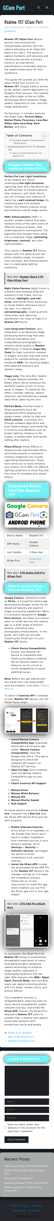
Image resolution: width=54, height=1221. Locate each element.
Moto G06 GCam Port (21, 1036)
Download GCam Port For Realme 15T (26, 148)
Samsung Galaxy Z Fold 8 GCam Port (26, 1182)
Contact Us (19, 1210)
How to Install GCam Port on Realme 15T (27, 154)
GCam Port (14, 7)
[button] (38, 7)
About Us (37, 1205)
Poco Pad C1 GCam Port (19, 1178)
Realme (27, 1032)
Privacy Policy (19, 1205)
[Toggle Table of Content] (42, 136)
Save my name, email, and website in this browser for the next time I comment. (26, 1128)
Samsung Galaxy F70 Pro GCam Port (26, 1166)
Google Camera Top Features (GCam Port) (29, 142)
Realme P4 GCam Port (21, 1040)
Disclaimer (35, 1210)
